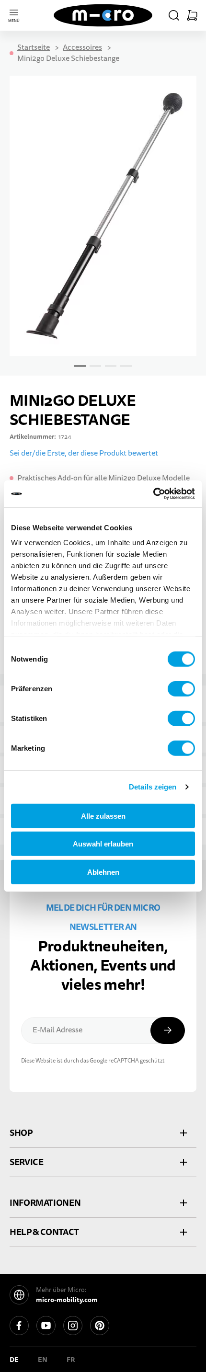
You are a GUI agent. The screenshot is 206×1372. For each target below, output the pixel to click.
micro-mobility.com (67, 1299)
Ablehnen (103, 872)
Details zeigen (152, 787)
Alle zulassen (103, 816)
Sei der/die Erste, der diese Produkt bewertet (84, 453)
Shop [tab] (21, 1132)
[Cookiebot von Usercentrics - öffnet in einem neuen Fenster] (153, 494)
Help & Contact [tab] (44, 1231)
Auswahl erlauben (103, 844)
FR (71, 1359)
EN (42, 1359)
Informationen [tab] (45, 1202)
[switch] (181, 688)
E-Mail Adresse (57, 1030)
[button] (174, 15)
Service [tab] (26, 1161)
